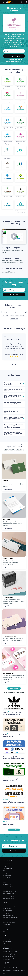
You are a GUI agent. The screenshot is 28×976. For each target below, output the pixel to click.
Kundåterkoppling (6, 924)
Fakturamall (5, 889)
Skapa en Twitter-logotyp (8, 896)
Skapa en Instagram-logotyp (9, 893)
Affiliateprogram (6, 939)
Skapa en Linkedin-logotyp (8, 898)
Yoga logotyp (5, 315)
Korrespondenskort (7, 875)
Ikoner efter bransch (7, 910)
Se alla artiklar (13, 830)
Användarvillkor (16, 970)
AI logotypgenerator (7, 868)
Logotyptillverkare (7, 866)
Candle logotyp (14, 318)
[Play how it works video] (14, 236)
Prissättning (5, 929)
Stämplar (5, 882)
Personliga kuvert (6, 879)
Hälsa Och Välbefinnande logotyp (18, 315)
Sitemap (23, 970)
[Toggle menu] (26, 2)
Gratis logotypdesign (7, 913)
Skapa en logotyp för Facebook (9, 891)
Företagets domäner (7, 908)
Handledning (5, 926)
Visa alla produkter (7, 884)
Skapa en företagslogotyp (8, 915)
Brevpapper (5, 873)
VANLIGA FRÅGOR (7, 941)
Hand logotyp (22, 312)
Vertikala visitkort (6, 877)
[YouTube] (8, 962)
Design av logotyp (7, 863)
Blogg (4, 931)
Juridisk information (7, 970)
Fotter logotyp (14, 312)
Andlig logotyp (5, 312)
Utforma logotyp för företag (9, 922)
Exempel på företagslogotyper (9, 906)
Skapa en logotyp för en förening (10, 919)
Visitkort (4, 870)
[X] (5, 963)
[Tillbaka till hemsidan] (8, 2)
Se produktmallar (7, 489)
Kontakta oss (6, 943)
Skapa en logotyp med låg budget (10, 917)
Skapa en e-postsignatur (8, 886)
